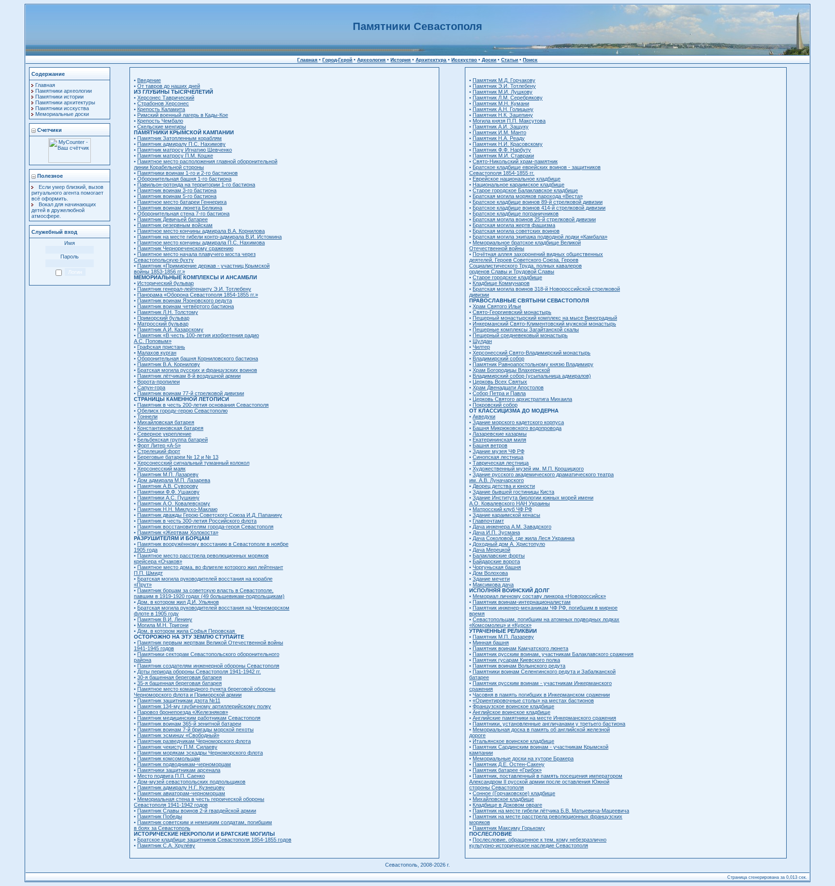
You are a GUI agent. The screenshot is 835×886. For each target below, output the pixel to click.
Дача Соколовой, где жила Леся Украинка (524, 538)
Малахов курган (156, 353)
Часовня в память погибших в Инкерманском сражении (541, 695)
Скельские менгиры (161, 126)
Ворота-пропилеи (158, 382)
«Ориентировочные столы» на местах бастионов (533, 700)
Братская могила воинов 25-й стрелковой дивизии (534, 219)
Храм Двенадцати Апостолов (508, 387)
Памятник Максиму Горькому (509, 828)
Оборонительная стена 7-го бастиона (183, 213)
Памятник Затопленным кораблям (179, 138)
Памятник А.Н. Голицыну (503, 109)
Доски (489, 59)
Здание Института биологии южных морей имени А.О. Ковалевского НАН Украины (531, 500)
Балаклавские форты (499, 555)
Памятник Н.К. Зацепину (503, 115)
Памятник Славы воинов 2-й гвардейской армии (196, 811)
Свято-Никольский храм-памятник (515, 161)
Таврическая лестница (501, 463)
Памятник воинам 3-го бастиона (176, 190)
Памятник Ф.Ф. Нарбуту (502, 150)
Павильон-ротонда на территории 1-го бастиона (196, 184)
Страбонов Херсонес (163, 103)
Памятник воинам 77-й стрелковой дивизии (190, 393)
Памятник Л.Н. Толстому (167, 312)
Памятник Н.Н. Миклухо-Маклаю (177, 509)
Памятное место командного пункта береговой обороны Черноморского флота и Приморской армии (204, 692)
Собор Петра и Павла (499, 393)
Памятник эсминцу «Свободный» (178, 735)
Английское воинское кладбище (511, 712)
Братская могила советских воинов (516, 231)
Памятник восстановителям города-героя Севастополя (205, 526)
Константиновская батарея (170, 428)
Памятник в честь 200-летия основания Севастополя (203, 405)
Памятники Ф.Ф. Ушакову (168, 492)
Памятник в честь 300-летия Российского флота (197, 521)
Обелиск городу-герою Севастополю (182, 411)
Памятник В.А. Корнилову (168, 364)
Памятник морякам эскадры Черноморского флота (200, 753)
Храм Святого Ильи (497, 306)
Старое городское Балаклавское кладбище (525, 190)
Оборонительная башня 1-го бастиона (184, 179)
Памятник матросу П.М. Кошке (175, 155)
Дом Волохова (490, 573)
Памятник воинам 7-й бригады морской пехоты (195, 729)
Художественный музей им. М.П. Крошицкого (528, 469)
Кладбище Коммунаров (501, 283)
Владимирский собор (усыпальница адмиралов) (532, 376)
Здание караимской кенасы (506, 515)
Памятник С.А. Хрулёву (166, 845)
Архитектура (431, 59)
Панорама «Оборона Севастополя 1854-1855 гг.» (197, 295)
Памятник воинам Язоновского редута (184, 300)
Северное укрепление (164, 434)
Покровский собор (495, 405)
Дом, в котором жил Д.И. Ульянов (178, 602)
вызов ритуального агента (67, 190)
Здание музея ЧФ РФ (498, 451)
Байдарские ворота (496, 561)
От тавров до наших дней (168, 86)
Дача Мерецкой (491, 550)
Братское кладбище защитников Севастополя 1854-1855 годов (214, 840)
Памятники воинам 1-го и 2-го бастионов (187, 173)
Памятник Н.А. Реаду (499, 138)
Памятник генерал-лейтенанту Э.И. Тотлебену (194, 289)
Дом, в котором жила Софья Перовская (186, 631)
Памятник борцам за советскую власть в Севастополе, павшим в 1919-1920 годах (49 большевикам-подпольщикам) (209, 593)
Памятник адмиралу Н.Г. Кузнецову (181, 787)
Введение (149, 80)
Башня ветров (490, 445)
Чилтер (481, 347)
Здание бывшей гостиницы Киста (513, 492)
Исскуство (464, 59)
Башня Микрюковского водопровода (517, 428)
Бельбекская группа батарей (172, 440)
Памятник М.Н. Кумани (501, 103)
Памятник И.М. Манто (499, 132)
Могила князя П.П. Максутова (509, 121)
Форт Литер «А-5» (159, 445)
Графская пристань (161, 347)
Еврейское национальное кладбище (517, 179)
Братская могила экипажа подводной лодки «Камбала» (540, 237)
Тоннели (147, 416)
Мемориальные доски (62, 114)
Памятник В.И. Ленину (164, 619)
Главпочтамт (488, 521)
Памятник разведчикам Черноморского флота (194, 741)
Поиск (530, 59)
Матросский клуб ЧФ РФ (502, 509)
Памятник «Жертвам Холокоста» (177, 532)
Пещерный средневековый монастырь (520, 335)
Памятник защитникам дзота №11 (178, 700)
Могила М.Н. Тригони (162, 625)
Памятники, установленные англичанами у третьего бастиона (549, 724)
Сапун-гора (151, 387)
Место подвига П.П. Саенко (171, 776)
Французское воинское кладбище (513, 706)
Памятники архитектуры (65, 102)
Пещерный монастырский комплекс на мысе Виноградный (545, 318)
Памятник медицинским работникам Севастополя (198, 718)
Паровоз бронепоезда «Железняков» (182, 712)
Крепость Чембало (160, 121)
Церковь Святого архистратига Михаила (522, 399)
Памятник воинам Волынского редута (519, 666)
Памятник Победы (159, 816)
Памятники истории (59, 97)
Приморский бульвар (163, 318)
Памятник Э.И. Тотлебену (504, 86)
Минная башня (491, 642)
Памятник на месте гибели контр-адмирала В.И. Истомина (209, 237)
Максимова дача (493, 584)
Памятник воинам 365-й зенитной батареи (189, 724)
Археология (371, 59)
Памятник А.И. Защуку (501, 126)
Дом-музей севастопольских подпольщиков (191, 782)
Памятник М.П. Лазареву (168, 474)
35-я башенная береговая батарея (179, 683)
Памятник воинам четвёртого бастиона (185, 306)
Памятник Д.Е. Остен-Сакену (509, 764)
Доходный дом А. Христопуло (509, 544)
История (400, 59)
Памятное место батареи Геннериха (182, 202)
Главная (307, 59)
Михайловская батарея (165, 422)
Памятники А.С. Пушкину (168, 497)
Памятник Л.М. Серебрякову (508, 97)
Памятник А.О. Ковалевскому (173, 503)
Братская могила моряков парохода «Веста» (528, 196)
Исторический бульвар (165, 283)
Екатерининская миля (499, 440)
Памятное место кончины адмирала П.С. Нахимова (201, 242)
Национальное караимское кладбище (518, 184)
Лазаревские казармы (500, 434)
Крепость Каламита (161, 109)
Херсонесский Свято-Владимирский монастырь (531, 353)
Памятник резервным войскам (175, 225)
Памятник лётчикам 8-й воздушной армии (189, 376)
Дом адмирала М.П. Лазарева (173, 480)
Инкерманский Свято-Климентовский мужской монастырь (544, 324)
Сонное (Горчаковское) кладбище (514, 793)
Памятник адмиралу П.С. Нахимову (181, 144)
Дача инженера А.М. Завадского (512, 526)
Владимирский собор (498, 358)
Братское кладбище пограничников (516, 213)
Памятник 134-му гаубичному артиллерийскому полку (204, 706)
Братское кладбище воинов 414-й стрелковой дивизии (539, 208)
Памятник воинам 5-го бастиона (176, 196)
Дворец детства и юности (504, 486)
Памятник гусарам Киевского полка (516, 660)
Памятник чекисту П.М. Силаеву (177, 747)
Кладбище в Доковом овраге (507, 805)
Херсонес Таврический (165, 97)
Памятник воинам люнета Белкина (179, 208)
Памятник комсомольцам (168, 758)
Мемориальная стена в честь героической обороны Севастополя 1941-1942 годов (199, 802)
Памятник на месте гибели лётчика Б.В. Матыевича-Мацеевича (551, 811)
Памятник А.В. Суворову (167, 486)
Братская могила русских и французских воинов (197, 370)
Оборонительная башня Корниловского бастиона (197, 358)
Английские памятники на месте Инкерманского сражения (544, 718)
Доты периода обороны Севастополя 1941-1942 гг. (199, 671)
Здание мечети (491, 579)
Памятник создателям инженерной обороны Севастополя (208, 666)
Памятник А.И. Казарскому (170, 329)
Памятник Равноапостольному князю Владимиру (533, 364)
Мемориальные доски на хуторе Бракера (523, 758)
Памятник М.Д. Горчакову (504, 80)
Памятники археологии (63, 91)
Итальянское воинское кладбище (513, 741)
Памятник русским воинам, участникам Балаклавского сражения (553, 654)
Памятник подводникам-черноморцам (184, 764)
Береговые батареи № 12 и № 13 (177, 457)
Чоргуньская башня (497, 567)
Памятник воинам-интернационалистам (522, 602)
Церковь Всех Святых (500, 382)
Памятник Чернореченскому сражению (185, 248)
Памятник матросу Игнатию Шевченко (184, 150)
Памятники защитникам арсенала (178, 770)
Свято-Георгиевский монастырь (512, 312)
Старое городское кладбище (507, 277)
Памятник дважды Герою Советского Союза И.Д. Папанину (209, 515)
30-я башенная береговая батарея (179, 677)
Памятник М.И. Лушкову (503, 92)
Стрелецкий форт (158, 451)
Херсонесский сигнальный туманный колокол (193, 463)
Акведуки (484, 416)
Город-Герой (337, 59)
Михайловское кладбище (503, 799)
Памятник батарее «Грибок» (507, 770)
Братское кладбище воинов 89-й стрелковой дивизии (538, 202)
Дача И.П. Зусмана (496, 532)
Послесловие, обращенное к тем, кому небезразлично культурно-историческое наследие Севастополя (537, 842)
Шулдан (482, 341)
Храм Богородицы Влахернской (511, 370)
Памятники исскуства (62, 108)
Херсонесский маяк (161, 469)
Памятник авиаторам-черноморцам (181, 793)
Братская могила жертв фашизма (514, 225)
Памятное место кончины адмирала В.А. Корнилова (201, 231)
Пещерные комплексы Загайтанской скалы (526, 329)
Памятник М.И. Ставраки (503, 155)
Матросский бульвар (162, 324)
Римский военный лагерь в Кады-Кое (182, 115)
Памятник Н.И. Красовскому (508, 144)
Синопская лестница (498, 457)
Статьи (509, 59)
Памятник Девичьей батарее (172, 219)
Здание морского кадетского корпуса (518, 422)
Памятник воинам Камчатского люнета (520, 648)
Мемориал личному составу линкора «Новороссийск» (539, 596)
